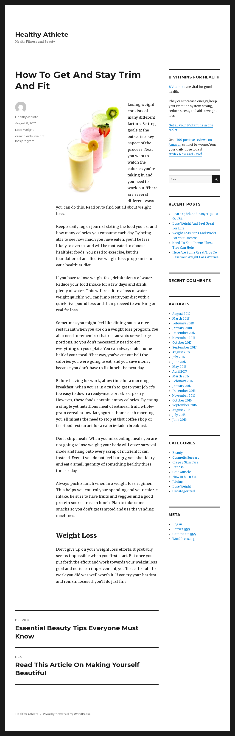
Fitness (178, 467)
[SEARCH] (216, 179)
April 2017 (179, 372)
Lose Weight (24, 129)
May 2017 (179, 367)
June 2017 (179, 362)
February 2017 (182, 381)
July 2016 (178, 415)
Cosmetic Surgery (185, 458)
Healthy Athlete (41, 34)
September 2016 (184, 405)
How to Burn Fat (184, 477)
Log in (177, 524)
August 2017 (181, 352)
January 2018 (182, 328)
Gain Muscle (181, 472)
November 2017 (183, 338)
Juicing (177, 482)
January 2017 (181, 386)
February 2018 (183, 323)
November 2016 (183, 396)
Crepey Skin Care (185, 462)
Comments (184, 534)
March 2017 (180, 376)
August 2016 (181, 410)
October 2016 (182, 400)
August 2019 (181, 314)
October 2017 (181, 343)
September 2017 (184, 347)
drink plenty (24, 136)
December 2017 (183, 333)
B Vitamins (177, 87)
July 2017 (178, 357)
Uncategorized (183, 491)
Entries (181, 529)
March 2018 (181, 319)
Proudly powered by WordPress (66, 714)
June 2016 (179, 420)
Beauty (177, 453)
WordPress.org (183, 539)
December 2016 (184, 391)
